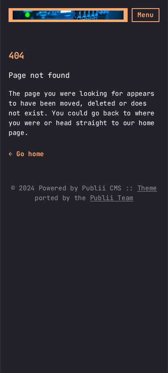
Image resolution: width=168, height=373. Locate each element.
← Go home (26, 154)
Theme (147, 188)
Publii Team (111, 198)
